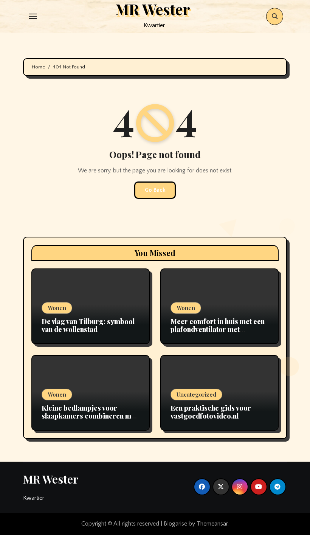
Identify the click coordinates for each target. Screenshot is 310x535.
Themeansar (212, 523)
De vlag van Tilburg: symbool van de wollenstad (88, 325)
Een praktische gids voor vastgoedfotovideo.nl (210, 412)
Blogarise (175, 523)
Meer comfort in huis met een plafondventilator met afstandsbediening (217, 329)
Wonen (57, 308)
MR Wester (50, 479)
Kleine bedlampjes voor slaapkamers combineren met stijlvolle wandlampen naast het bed (89, 420)
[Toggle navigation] (33, 16)
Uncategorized (196, 394)
